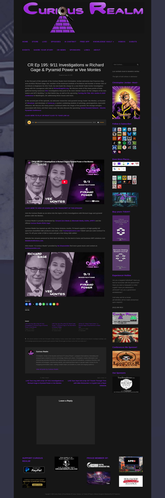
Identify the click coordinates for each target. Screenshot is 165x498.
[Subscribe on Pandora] (128, 164)
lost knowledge (28, 341)
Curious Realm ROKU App (40, 223)
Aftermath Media (78, 221)
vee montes (81, 341)
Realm (57, 341)
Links (87, 50)
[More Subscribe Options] (123, 169)
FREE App (84, 42)
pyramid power (46, 341)
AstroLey (51, 103)
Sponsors (75, 50)
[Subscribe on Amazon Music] (119, 164)
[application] (65, 122)
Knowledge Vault (102, 42)
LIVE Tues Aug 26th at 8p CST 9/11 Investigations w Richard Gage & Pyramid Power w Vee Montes (36, 325)
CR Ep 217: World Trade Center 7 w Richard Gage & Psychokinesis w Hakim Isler (89, 325)
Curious (62, 339)
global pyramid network (86, 339)
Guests (133, 42)
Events (26, 50)
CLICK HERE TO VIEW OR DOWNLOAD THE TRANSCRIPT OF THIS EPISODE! (53, 208)
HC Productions (116, 494)
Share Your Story (43, 50)
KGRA (86, 221)
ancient (31, 339)
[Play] (29, 122)
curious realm (68, 339)
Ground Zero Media (62, 221)
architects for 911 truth (39, 339)
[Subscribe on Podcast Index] (137, 164)
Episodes (56, 42)
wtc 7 (85, 341)
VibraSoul (30, 103)
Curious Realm (57, 494)
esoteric (74, 339)
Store (35, 42)
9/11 (46, 91)
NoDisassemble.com (32, 248)
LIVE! (44, 42)
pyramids (53, 341)
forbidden (78, 339)
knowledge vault (102, 339)
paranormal (35, 341)
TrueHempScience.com (71, 231)
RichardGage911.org (61, 88)
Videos (121, 42)
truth (76, 341)
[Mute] (98, 122)
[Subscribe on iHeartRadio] (132, 164)
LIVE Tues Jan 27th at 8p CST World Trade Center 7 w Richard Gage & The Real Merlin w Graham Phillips (64, 325)
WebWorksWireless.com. (34, 241)
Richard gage (62, 341)
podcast (41, 341)
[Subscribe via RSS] (119, 169)
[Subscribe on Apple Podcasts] (114, 164)
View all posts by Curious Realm (47, 369)
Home (25, 42)
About (97, 50)
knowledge (95, 339)
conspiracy (57, 339)
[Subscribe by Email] (114, 169)
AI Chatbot (70, 42)
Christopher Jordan (49, 339)
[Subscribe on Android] (123, 164)
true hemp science (70, 341)
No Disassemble (63, 246)
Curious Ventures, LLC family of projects (82, 494)
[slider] (102, 123)
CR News (61, 50)
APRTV (92, 221)
